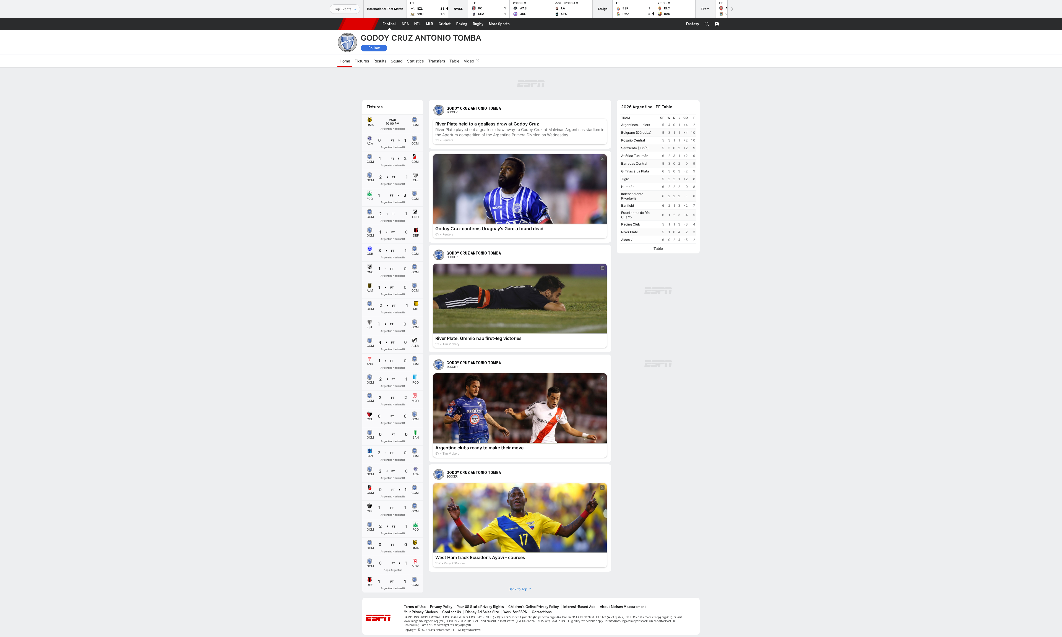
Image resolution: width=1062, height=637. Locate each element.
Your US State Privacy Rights (480, 607)
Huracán (627, 187)
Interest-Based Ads (579, 607)
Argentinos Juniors (635, 125)
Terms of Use (415, 607)
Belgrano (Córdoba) (636, 132)
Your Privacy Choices (421, 612)
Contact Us (451, 612)
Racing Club (630, 224)
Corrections (542, 612)
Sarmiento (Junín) (635, 148)
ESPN (358, 24)
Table (658, 249)
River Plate (629, 232)
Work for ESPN (515, 612)
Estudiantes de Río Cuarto (635, 215)
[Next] (731, 9)
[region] (658, 179)
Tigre (625, 179)
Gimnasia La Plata (635, 171)
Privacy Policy (441, 607)
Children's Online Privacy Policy (533, 607)
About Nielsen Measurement (623, 607)
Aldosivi (627, 240)
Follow (374, 48)
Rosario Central (633, 140)
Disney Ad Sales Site (482, 612)
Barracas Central (634, 163)
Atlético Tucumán (634, 156)
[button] (707, 24)
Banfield (627, 205)
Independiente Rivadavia (632, 196)
